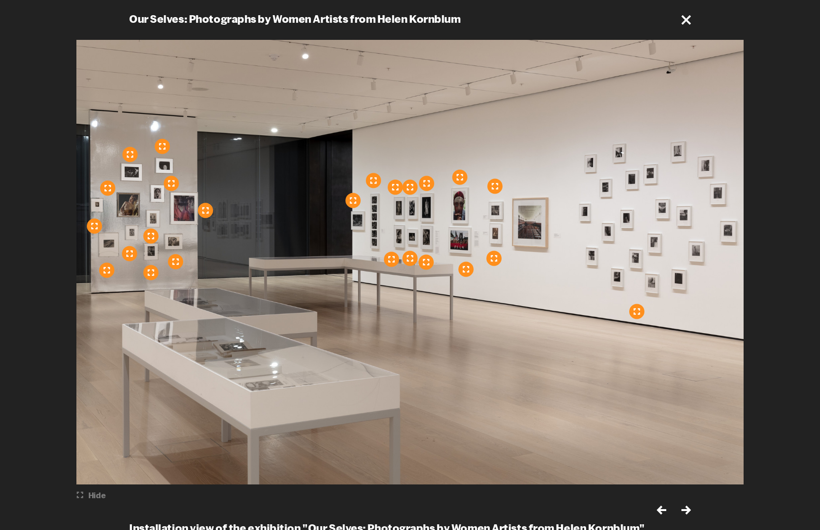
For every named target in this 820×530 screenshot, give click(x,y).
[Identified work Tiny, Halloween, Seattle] (410, 187)
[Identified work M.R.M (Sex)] (129, 253)
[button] (686, 19)
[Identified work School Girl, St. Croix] (391, 259)
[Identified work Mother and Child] (426, 262)
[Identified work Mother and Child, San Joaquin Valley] (410, 258)
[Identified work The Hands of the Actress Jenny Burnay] (106, 270)
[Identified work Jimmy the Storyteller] (373, 180)
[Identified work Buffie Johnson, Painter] (94, 225)
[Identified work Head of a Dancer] (162, 146)
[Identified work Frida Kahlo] (151, 272)
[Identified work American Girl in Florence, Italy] (353, 200)
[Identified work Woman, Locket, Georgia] (395, 187)
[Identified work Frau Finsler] (175, 261)
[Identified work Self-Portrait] (130, 154)
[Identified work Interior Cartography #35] (171, 183)
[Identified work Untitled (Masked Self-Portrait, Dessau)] (151, 235)
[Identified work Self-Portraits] (205, 210)
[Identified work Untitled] (494, 258)
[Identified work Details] (636, 311)
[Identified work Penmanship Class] (495, 186)
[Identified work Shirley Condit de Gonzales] (426, 183)
